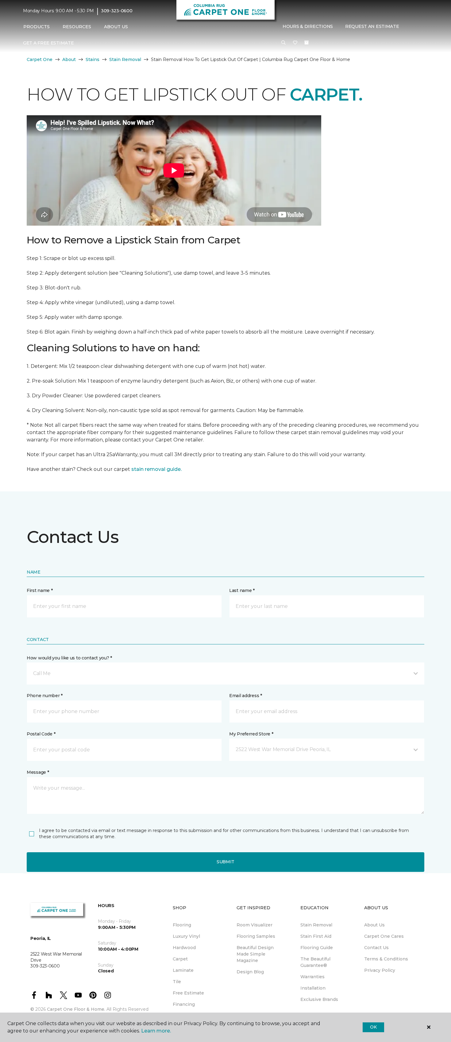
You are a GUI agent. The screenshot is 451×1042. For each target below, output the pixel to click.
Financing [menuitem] (184, 1004)
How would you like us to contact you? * (69, 658)
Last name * (242, 590)
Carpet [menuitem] (180, 959)
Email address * (245, 695)
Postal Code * (41, 734)
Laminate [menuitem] (183, 970)
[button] (283, 42)
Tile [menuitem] (177, 981)
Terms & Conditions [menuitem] (386, 959)
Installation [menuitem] (313, 988)
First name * (40, 590)
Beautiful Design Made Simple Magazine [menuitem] (255, 954)
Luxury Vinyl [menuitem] (186, 936)
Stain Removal (125, 59)
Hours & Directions (308, 26)
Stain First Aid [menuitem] (315, 936)
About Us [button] (116, 26)
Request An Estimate (372, 26)
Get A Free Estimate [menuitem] (48, 43)
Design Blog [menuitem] (250, 972)
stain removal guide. (156, 469)
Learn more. (156, 1031)
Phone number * (45, 695)
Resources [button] (77, 26)
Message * (38, 772)
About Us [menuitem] (374, 925)
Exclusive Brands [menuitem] (319, 999)
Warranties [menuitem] (312, 976)
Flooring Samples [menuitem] (256, 936)
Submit (225, 862)
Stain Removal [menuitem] (316, 925)
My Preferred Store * (251, 734)
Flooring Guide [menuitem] (316, 947)
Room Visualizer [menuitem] (254, 925)
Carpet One (39, 59)
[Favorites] (295, 42)
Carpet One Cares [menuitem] (384, 936)
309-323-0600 (117, 11)
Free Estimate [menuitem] (188, 993)
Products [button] (36, 26)
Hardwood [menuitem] (184, 947)
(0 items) (306, 42)
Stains (92, 59)
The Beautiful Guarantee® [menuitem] (315, 962)
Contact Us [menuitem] (376, 947)
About (69, 59)
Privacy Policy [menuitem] (379, 970)
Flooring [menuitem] (182, 925)
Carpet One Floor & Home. (76, 1009)
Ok (373, 1027)
